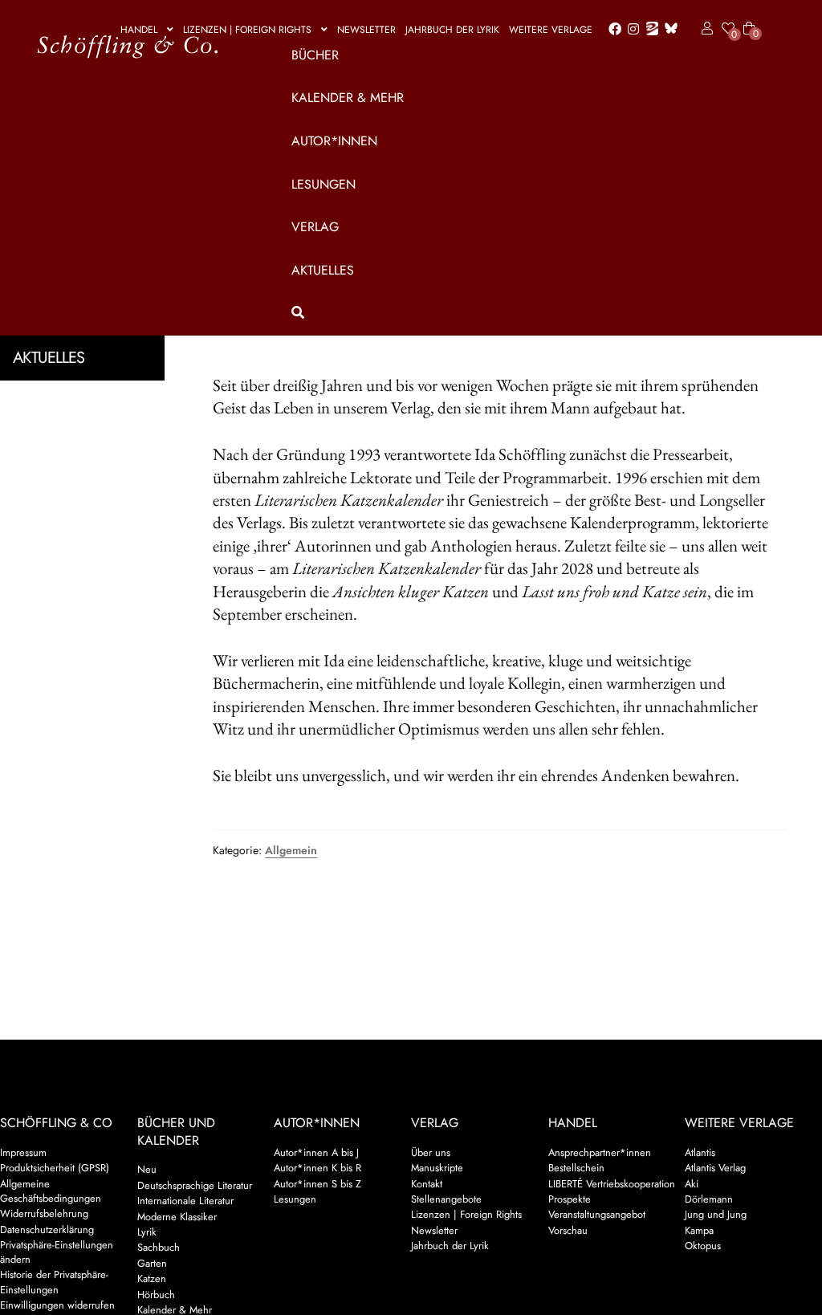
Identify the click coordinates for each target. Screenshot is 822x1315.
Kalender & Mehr (347, 97)
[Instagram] (630, 30)
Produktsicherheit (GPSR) (54, 1167)
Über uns (430, 1152)
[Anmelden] (704, 29)
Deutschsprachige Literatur (194, 1185)
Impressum (23, 1152)
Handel (138, 29)
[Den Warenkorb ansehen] (749, 18)
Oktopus (703, 1245)
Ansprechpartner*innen (599, 1152)
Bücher (315, 55)
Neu (147, 1169)
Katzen (151, 1278)
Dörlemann (709, 1199)
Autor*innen (334, 141)
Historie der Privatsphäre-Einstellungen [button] (54, 1282)
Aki (691, 1183)
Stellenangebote (446, 1199)
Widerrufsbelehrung (44, 1213)
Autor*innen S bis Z (317, 1183)
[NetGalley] (649, 30)
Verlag (315, 227)
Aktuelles (322, 270)
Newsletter (366, 29)
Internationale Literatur (185, 1200)
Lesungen (323, 184)
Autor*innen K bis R (317, 1167)
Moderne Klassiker (177, 1216)
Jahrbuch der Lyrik (452, 29)
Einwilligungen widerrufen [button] (57, 1305)
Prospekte (569, 1199)
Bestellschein (576, 1167)
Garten (152, 1263)
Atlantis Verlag (715, 1167)
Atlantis (700, 1152)
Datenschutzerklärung (47, 1229)
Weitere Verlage (550, 29)
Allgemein (291, 850)
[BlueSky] (668, 29)
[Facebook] (611, 30)
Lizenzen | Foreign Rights (247, 29)
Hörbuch (156, 1294)
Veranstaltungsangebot (596, 1214)
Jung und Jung (716, 1214)
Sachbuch (158, 1247)
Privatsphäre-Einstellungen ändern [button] (56, 1252)
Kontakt (426, 1183)
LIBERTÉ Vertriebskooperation (611, 1183)
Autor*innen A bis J (316, 1152)
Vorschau (568, 1230)
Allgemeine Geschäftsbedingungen (50, 1191)
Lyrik (147, 1232)
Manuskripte (437, 1167)
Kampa (699, 1230)
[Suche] (520, 313)
